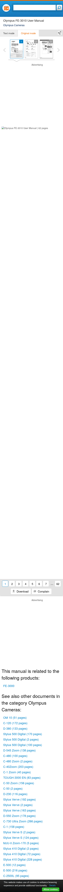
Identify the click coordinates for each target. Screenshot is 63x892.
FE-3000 (8, 686)
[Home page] (6, 8)
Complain (43, 591)
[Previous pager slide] (4, 50)
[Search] (59, 7)
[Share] (59, 32)
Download (22, 591)
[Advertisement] (31, 94)
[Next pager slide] (58, 50)
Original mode (28, 33)
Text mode (8, 33)
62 (57, 584)
